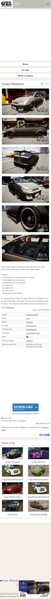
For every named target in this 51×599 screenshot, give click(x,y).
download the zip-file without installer (25, 413)
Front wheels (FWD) (33, 333)
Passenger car (31, 325)
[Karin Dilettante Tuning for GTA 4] (12, 488)
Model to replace (25, 75)
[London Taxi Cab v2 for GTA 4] (12, 453)
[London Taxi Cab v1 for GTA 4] (38, 453)
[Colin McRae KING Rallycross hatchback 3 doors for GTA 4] (38, 488)
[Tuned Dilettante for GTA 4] (25, 102)
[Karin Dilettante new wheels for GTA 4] (38, 470)
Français (15, 580)
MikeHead (10, 307)
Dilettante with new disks (38, 514)
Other (28, 318)
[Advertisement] (25, 35)
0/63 (22, 421)
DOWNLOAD (23, 407)
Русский (5, 580)
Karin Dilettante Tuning (12, 497)
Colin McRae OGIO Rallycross (12, 479)
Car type (25, 70)
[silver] (27, 337)
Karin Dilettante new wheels (39, 479)
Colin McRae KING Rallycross (38, 497)
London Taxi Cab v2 (12, 462)
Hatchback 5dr (31, 329)
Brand (25, 64)
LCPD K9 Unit (12, 514)
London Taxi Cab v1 (39, 462)
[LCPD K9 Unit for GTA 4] (12, 505)
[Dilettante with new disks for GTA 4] (38, 505)
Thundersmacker (32, 314)
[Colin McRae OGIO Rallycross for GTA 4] (12, 470)
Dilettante (29, 322)
